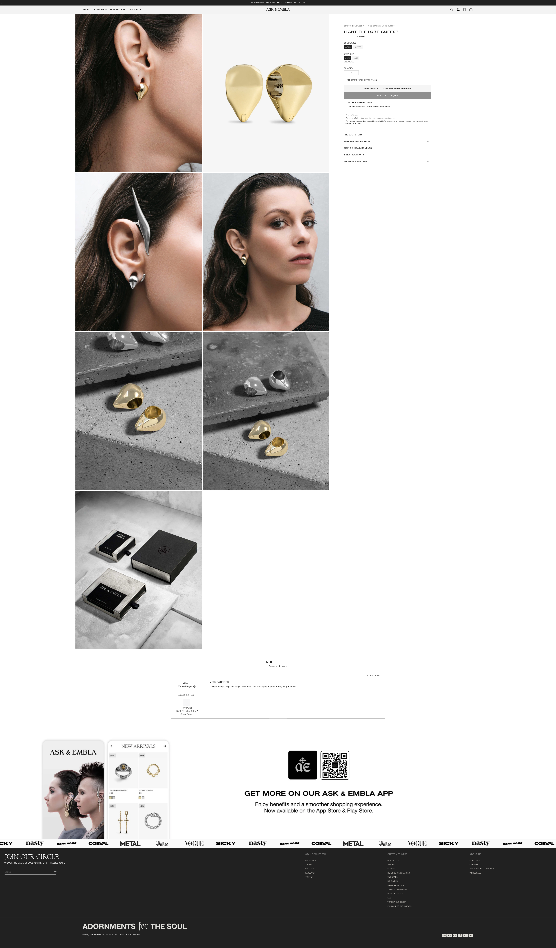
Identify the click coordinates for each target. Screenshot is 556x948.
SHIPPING (391, 869)
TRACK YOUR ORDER (396, 902)
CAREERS (474, 865)
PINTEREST (310, 869)
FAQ (389, 898)
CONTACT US (393, 860)
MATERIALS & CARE (396, 885)
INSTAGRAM (310, 860)
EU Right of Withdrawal (399, 906)
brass (355, 115)
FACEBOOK (310, 873)
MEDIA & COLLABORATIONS (482, 869)
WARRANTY (392, 865)
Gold (348, 47)
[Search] (452, 9)
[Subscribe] (53, 871)
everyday (387, 118)
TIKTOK (308, 865)
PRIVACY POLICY (395, 894)
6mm (348, 59)
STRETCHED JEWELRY (354, 26)
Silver (359, 47)
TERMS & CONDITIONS (397, 890)
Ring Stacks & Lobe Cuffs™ (381, 26)
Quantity (348, 68)
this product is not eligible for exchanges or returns (383, 121)
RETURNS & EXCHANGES (398, 873)
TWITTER (309, 877)
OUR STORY (475, 860)
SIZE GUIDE (349, 62)
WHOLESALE (475, 873)
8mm (356, 59)
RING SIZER (392, 881)
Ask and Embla (97, 935)
